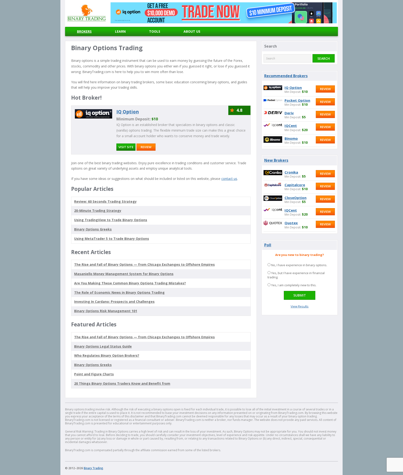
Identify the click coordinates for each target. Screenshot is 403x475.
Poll (267, 245)
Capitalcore (295, 184)
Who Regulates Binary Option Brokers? (106, 355)
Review (146, 147)
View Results (300, 306)
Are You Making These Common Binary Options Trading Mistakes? (130, 283)
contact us (229, 178)
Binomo (291, 138)
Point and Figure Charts (94, 374)
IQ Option (127, 111)
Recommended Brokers (286, 75)
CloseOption (295, 197)
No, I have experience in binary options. (299, 265)
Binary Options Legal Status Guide (103, 346)
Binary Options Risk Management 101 (105, 311)
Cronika (291, 172)
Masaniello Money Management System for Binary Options (124, 274)
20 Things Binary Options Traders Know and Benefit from (122, 383)
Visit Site (125, 147)
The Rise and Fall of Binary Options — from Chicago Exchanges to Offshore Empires (144, 264)
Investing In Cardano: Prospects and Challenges (114, 301)
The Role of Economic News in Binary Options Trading (119, 292)
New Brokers (276, 160)
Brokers (84, 31)
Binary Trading (93, 468)
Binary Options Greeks (93, 365)
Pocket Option (297, 100)
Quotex (291, 222)
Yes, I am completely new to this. (293, 285)
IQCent (291, 125)
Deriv (289, 113)
